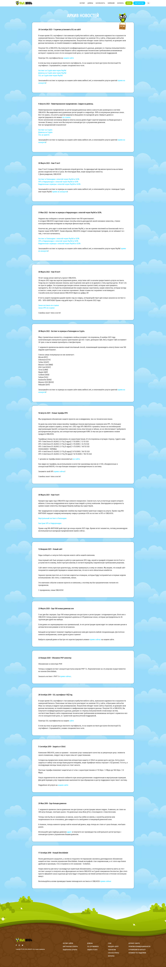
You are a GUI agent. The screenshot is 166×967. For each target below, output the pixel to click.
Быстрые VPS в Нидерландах (49, 523)
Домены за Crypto (45, 132)
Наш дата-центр (113, 946)
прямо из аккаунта (59, 191)
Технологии (112, 950)
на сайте (76, 459)
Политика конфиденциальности (139, 946)
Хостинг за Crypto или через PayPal (52, 70)
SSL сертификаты (93, 946)
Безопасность (100, 3)
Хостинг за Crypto (45, 130)
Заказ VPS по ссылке (46, 308)
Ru (148, 3)
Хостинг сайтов (68, 943)
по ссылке (66, 117)
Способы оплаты (113, 953)
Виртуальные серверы (70, 946)
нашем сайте (68, 58)
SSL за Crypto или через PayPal (50, 75)
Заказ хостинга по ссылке (48, 305)
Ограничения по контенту (137, 950)
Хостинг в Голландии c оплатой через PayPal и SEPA (58, 179)
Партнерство (139, 3)
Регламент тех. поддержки (137, 953)
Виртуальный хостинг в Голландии (52, 518)
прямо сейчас (59, 471)
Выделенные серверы (70, 950)
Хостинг (82, 3)
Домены (90, 3)
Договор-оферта (134, 943)
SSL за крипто (43, 135)
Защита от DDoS (92, 950)
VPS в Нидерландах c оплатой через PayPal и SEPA (58, 181)
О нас (109, 943)
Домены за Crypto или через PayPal (52, 73)
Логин (129, 3)
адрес (69, 832)
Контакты (120, 3)
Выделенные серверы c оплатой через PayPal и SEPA (59, 184)
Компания (111, 3)
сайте (71, 720)
